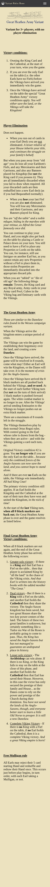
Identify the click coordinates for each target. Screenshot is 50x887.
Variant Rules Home (15, 3)
